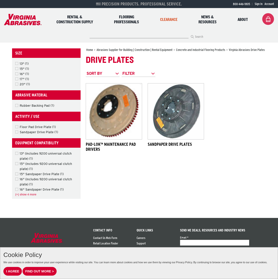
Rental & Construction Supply (74, 19)
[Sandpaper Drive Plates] (176, 111)
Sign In (259, 4)
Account (269, 4)
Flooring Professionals (126, 19)
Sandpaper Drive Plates (170, 144)
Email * (184, 237)
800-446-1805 (241, 4)
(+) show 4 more (25, 194)
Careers (141, 238)
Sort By (94, 73)
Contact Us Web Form (105, 238)
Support (141, 243)
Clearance (168, 19)
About (243, 19)
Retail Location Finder (105, 243)
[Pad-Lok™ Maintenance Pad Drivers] (114, 111)
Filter (128, 73)
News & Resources (208, 19)
